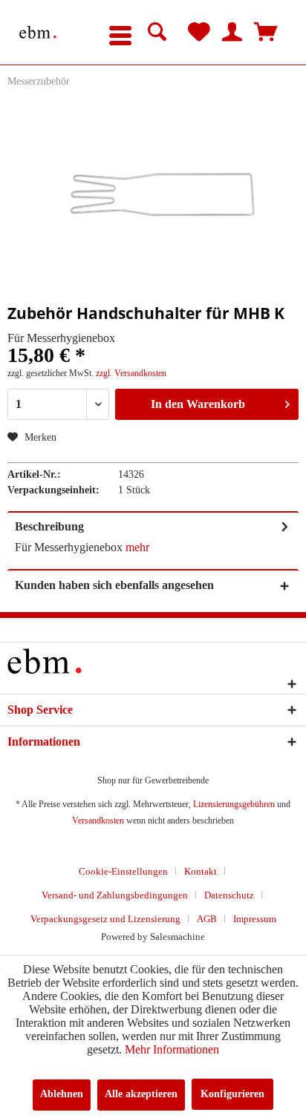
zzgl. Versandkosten (131, 373)
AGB (207, 918)
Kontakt (200, 871)
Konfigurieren (232, 1093)
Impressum (254, 918)
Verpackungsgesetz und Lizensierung (105, 918)
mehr (136, 547)
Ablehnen (61, 1093)
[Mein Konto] (232, 32)
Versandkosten (98, 820)
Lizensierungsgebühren (234, 804)
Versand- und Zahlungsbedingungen (115, 895)
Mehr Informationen (172, 1049)
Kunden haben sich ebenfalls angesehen (114, 585)
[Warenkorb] (266, 32)
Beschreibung (49, 526)
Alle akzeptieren (141, 1093)
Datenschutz (229, 895)
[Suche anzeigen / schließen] (157, 32)
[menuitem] (120, 32)
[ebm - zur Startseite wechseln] (37, 32)
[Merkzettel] (199, 32)
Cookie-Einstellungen (123, 871)
